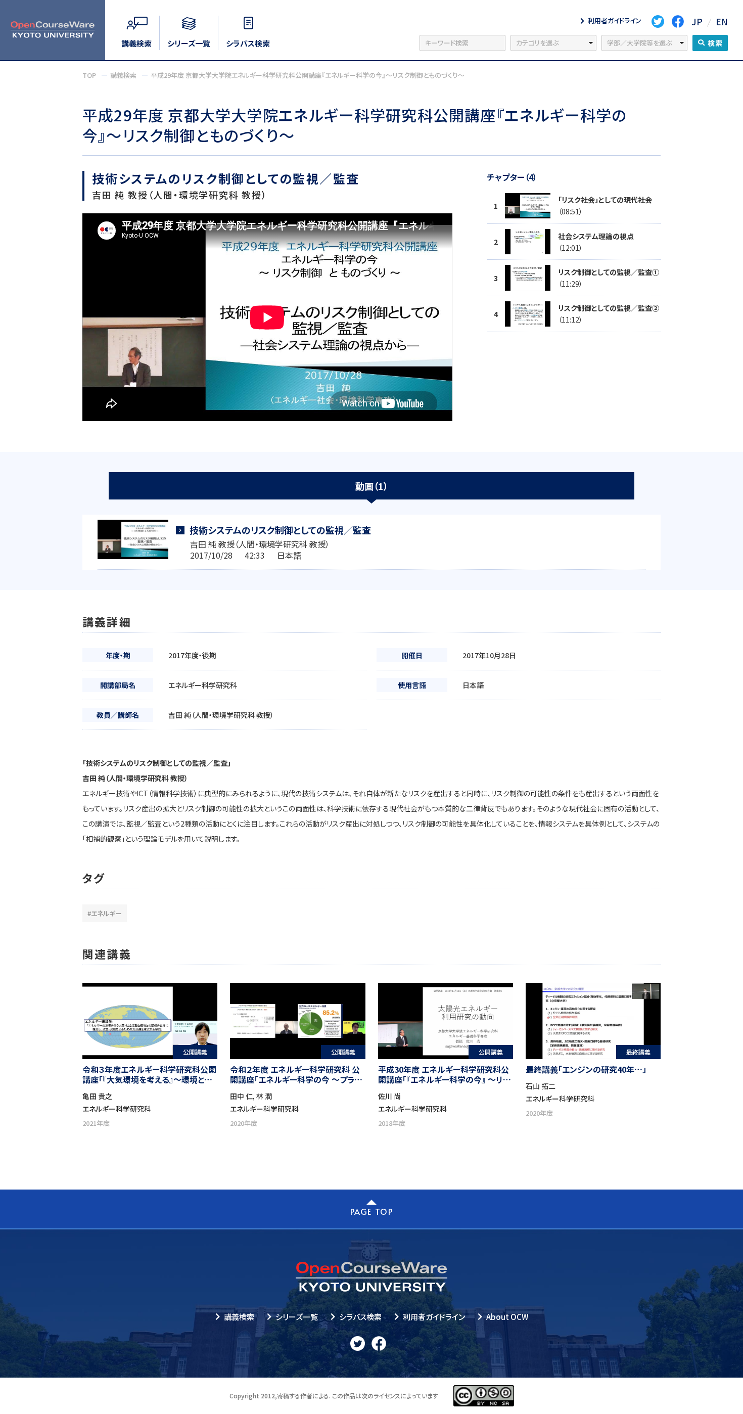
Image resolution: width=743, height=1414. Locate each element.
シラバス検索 (360, 1316)
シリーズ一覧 (296, 1316)
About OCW (507, 1316)
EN (722, 21)
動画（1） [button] (371, 485)
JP (697, 21)
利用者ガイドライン (434, 1316)
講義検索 (239, 1316)
